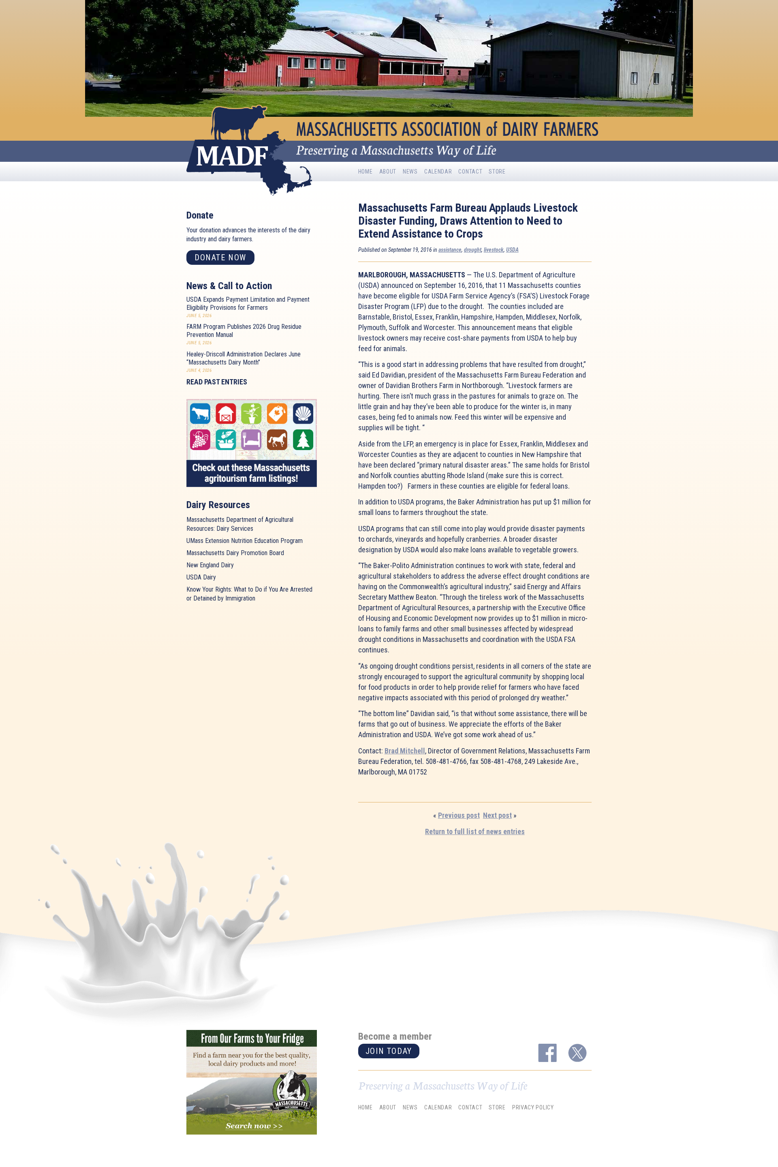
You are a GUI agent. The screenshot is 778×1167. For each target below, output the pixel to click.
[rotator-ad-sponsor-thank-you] (251, 1082)
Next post (497, 815)
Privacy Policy (533, 1107)
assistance (450, 250)
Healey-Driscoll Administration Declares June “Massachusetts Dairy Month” (243, 358)
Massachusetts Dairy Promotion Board (235, 553)
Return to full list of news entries (475, 831)
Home (365, 171)
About (388, 171)
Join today (388, 1051)
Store (497, 171)
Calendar (438, 171)
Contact (470, 171)
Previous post (459, 815)
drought (472, 250)
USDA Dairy (201, 577)
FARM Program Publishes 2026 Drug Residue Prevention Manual (243, 331)
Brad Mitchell (405, 751)
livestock (494, 250)
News (410, 171)
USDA (512, 250)
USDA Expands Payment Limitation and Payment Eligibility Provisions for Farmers (248, 303)
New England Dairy (210, 565)
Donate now (220, 257)
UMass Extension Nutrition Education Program (244, 541)
